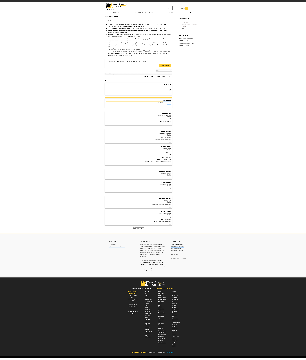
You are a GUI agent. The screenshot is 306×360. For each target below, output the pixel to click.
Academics (148, 299)
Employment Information (162, 298)
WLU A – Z (147, 292)
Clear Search (165, 65)
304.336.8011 (168, 157)
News (173, 301)
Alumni (147, 303)
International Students (162, 335)
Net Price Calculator (175, 298)
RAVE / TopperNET (175, 308)
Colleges (147, 329)
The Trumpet (174, 339)
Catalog (147, 327)
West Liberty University (116, 5)
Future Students (161, 315)
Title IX (174, 334)
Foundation (161, 312)
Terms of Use (161, 352)
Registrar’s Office (175, 312)
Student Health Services (174, 326)
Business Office (147, 316)
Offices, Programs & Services (189, 24)
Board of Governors (148, 310)
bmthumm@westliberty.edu (164, 221)
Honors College (160, 327)
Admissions (148, 301)
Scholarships (176, 322)
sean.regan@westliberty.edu (164, 139)
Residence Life (175, 319)
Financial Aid (161, 309)
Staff (183, 28)
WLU (152, 284)
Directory (161, 295)
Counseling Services (148, 332)
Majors (174, 291)
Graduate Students (161, 324)
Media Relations (175, 294)
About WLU (146, 296)
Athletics (169, 88)
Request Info (174, 315)
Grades (160, 321)
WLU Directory (110, 9)
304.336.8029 (174, 254)
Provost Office (174, 304)
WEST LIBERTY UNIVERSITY (139, 352)
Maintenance (162, 342)
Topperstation (152, 1)
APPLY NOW (146, 306)
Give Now (161, 318)
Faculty (184, 26)
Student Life (174, 331)
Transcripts (175, 336)
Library (160, 340)
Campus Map (147, 320)
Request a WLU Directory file (164, 8)
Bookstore (148, 313)
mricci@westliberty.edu (165, 159)
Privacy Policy (152, 352)
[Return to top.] (170, 93)
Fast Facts (160, 306)
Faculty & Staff (161, 302)
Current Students (147, 336)
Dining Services (161, 292)
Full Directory (185, 22)
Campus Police (147, 324)
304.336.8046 (167, 121)
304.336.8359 (168, 219)
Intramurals (161, 338)
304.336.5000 (133, 304)
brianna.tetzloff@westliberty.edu (163, 204)
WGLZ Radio (174, 345)
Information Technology (162, 331)
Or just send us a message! (178, 258)
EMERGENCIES (169, 352)
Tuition (174, 342)
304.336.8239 (168, 137)
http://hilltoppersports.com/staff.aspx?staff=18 (160, 161)
